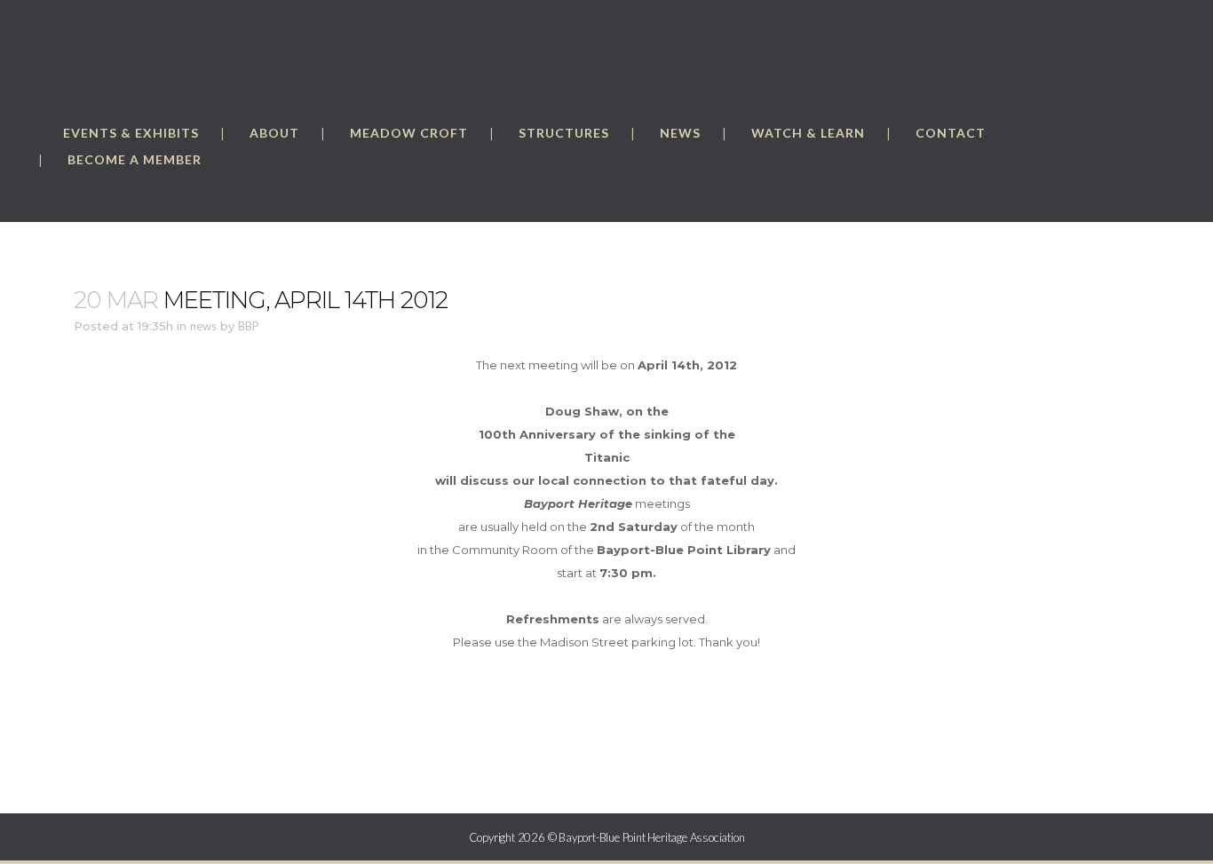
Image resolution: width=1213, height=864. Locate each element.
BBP (248, 326)
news (203, 326)
